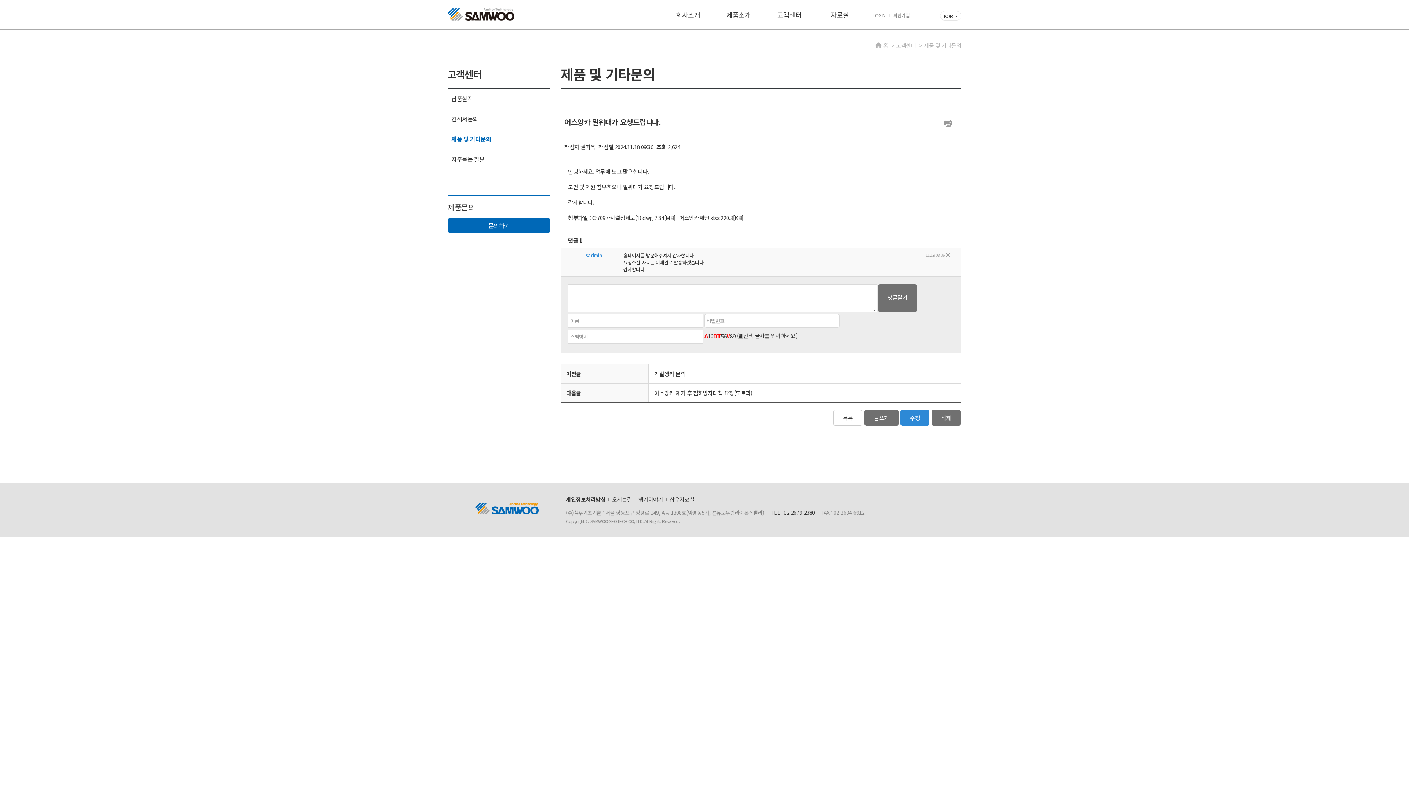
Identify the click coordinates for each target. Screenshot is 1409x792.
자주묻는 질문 (468, 159)
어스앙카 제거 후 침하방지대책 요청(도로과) (703, 393)
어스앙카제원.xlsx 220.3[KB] (711, 217)
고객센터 (789, 14)
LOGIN (879, 15)
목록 (848, 418)
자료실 (840, 14)
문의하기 (499, 225)
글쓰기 (881, 418)
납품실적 (462, 98)
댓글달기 (897, 297)
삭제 (946, 418)
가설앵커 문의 (669, 374)
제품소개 (739, 14)
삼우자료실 (682, 499)
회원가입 (901, 15)
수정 (915, 418)
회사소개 (688, 14)
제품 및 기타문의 (471, 139)
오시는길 (622, 499)
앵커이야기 (650, 499)
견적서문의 (464, 118)
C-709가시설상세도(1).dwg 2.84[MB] (634, 217)
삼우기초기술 (481, 14)
